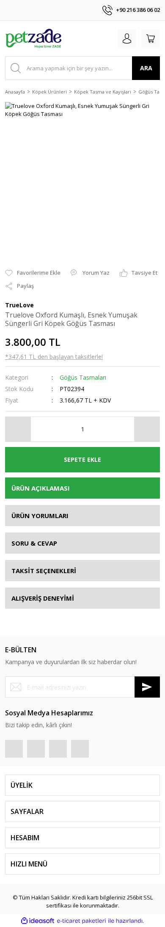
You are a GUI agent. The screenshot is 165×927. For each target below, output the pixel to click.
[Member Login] (127, 38)
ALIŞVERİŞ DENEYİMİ (42, 598)
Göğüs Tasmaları (83, 377)
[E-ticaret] (81, 921)
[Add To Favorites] (32, 273)
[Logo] (33, 38)
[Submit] (147, 687)
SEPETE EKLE (82, 459)
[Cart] (150, 38)
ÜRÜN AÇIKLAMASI (40, 488)
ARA (146, 68)
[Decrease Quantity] (18, 429)
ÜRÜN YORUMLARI (40, 515)
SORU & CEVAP (34, 543)
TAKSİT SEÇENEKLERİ (43, 570)
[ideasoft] (38, 921)
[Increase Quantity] (147, 429)
